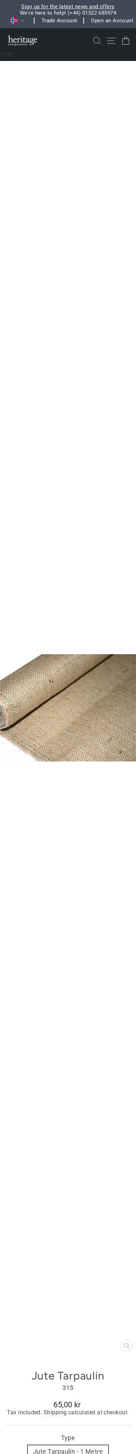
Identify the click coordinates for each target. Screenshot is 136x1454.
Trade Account (59, 20)
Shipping (55, 1412)
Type (68, 1437)
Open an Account (112, 20)
